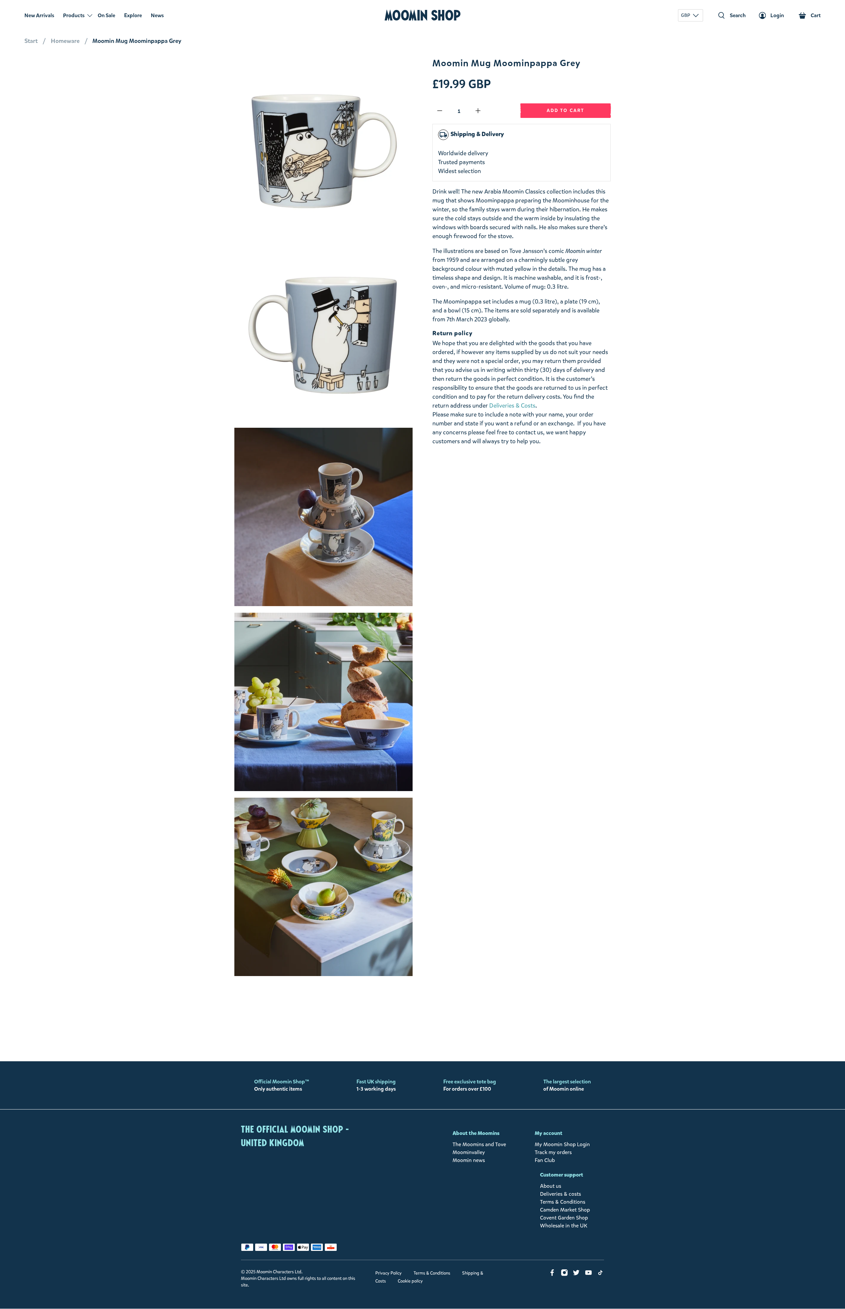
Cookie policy (410, 1281)
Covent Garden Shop (564, 1217)
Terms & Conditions (562, 1201)
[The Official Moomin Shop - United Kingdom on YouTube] (588, 1274)
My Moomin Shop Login (562, 1144)
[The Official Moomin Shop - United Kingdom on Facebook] (552, 1274)
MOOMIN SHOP (423, 15)
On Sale (106, 15)
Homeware (65, 41)
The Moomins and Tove (479, 1144)
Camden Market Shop (565, 1209)
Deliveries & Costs (512, 406)
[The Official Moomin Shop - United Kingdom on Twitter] (576, 1274)
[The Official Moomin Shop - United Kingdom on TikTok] (600, 1274)
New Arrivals (39, 15)
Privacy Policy (388, 1273)
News (157, 15)
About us (550, 1185)
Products (73, 15)
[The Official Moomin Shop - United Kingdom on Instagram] (564, 1274)
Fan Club (545, 1160)
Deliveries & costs (560, 1193)
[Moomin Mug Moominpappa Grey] (323, 147)
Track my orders (553, 1152)
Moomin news (469, 1160)
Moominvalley (469, 1152)
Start (31, 41)
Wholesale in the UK (563, 1225)
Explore (133, 15)
